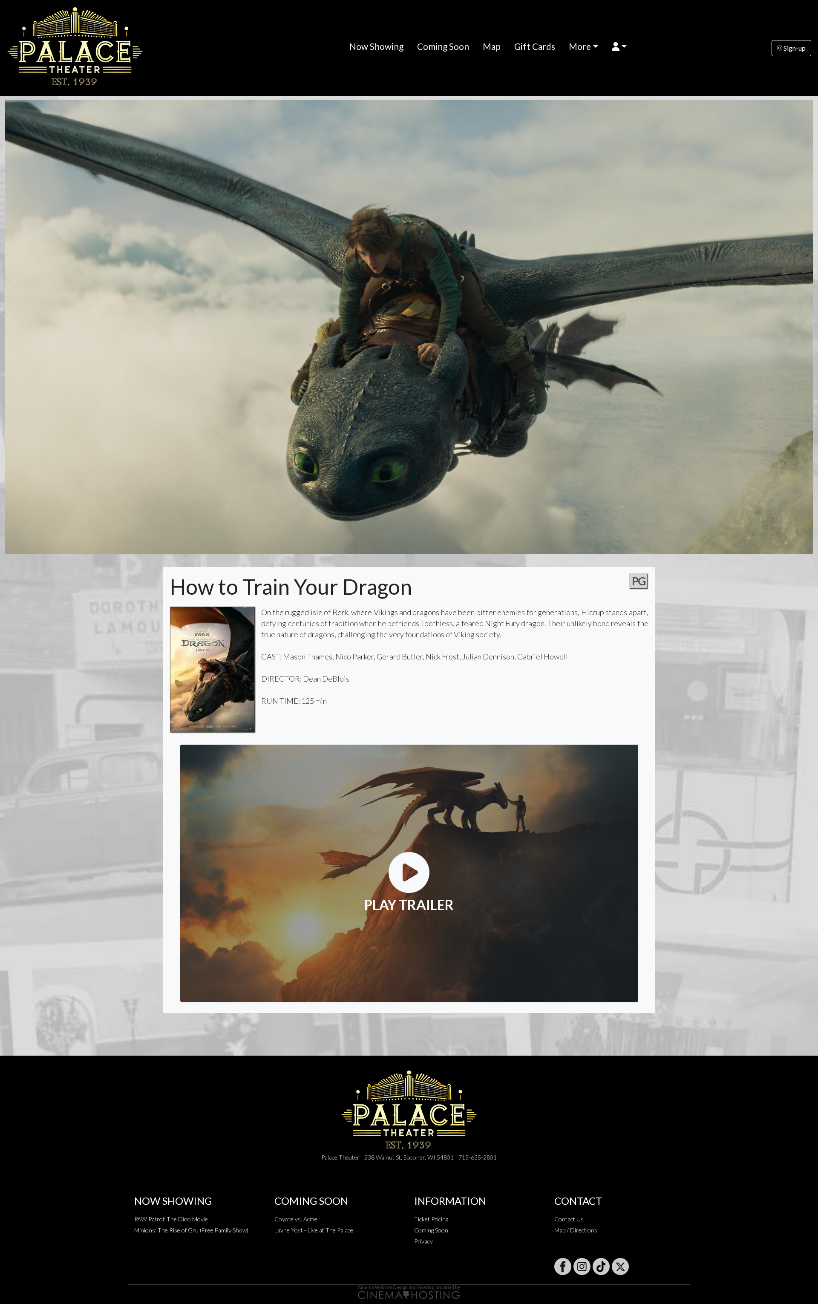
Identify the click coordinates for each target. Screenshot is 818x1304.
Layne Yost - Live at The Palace (313, 1230)
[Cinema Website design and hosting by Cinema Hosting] (409, 1291)
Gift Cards (534, 46)
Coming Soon (443, 46)
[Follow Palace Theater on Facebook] (562, 1266)
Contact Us (569, 1219)
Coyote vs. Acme (295, 1219)
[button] (619, 46)
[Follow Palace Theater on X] (620, 1266)
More (580, 46)
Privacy (423, 1241)
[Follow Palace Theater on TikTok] (601, 1266)
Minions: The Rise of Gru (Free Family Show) (191, 1230)
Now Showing (376, 46)
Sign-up (794, 48)
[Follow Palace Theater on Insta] (581, 1266)
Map (492, 46)
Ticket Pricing (431, 1219)
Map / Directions (575, 1230)
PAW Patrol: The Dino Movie (171, 1219)
